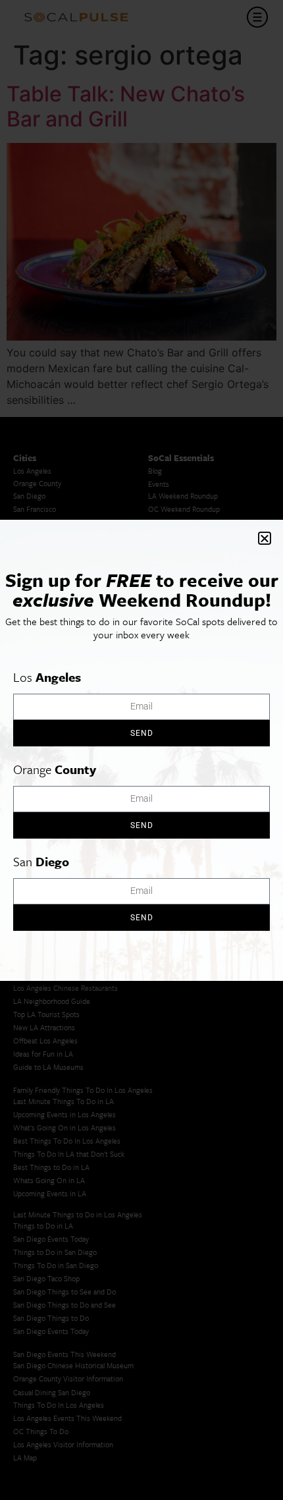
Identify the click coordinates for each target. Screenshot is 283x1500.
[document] (141, 750)
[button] (264, 538)
